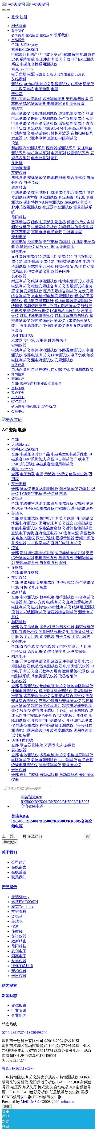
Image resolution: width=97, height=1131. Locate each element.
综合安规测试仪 (79, 523)
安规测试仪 (45, 582)
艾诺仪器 (18, 577)
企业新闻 (18, 1015)
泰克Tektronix (22, 469)
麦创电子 (18, 642)
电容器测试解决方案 (28, 602)
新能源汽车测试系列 (37, 553)
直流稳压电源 (46, 533)
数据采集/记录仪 (75, 671)
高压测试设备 (62, 504)
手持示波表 (81, 637)
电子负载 (27, 474)
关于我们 (9, 852)
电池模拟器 (65, 582)
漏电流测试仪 (50, 765)
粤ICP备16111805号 (18, 1068)
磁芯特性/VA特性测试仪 (51, 607)
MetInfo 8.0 (30, 1102)
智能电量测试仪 (24, 528)
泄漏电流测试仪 (24, 523)
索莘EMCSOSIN (24, 449)
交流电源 (43, 646)
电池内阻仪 (25, 538)
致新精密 (18, 592)
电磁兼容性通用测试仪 (54, 464)
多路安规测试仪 (37, 696)
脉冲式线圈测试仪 (31, 612)
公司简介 (18, 862)
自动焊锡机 (49, 775)
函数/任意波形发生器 (57, 627)
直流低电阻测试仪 (66, 543)
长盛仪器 (18, 681)
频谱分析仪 (84, 627)
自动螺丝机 (68, 775)
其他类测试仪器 (44, 676)
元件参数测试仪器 (35, 661)
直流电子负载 (22, 533)
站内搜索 (9, 986)
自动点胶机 (29, 775)
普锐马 (17, 499)
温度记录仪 (36, 651)
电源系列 (65, 558)
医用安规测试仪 (52, 523)
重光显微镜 (29, 573)
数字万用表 (29, 637)
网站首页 (18, 26)
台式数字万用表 (48, 671)
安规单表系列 (27, 563)
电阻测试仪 (20, 607)
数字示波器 (29, 627)
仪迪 (15, 548)
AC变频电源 (68, 533)
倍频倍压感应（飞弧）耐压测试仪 (60, 711)
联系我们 (18, 877)
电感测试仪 (55, 602)
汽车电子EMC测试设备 (35, 508)
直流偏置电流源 (79, 602)
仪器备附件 (67, 676)
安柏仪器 (18, 750)
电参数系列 (49, 563)
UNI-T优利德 (22, 740)
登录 (15, 17)
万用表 (85, 646)
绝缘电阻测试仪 (80, 518)
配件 (63, 563)
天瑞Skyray (20, 444)
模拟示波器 (65, 538)
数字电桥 (47, 597)
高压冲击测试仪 (60, 459)
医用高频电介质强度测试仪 (50, 730)
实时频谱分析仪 (24, 632)
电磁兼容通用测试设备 (74, 508)
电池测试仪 (29, 597)
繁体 (7, 1106)
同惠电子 (18, 656)
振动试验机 (45, 538)
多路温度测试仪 (80, 755)
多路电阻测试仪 (44, 760)
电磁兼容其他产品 (35, 454)
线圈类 (25, 711)
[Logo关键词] (48, 4)
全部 (15, 44)
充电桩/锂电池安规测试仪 (60, 701)
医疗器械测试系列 (70, 553)
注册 (23, 17)
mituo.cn (67, 1102)
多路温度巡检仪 (52, 528)
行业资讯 (18, 1010)
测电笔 (37, 745)
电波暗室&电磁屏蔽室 (69, 454)
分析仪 (62, 474)
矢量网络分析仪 (52, 632)
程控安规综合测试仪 (56, 691)
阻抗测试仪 (65, 597)
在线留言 (18, 867)
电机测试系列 (46, 558)
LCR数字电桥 (31, 494)
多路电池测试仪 (53, 755)
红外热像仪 (66, 745)
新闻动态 (9, 996)
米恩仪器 (18, 770)
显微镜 (17, 568)
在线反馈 (18, 872)
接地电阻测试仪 (53, 518)
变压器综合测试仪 (62, 612)
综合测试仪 (84, 582)
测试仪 (25, 489)
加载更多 (10, 842)
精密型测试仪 (27, 725)
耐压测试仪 (68, 489)
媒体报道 (18, 1005)
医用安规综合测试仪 (68, 696)
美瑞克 (17, 513)
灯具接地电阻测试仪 (44, 720)
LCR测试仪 (67, 760)
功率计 (84, 489)
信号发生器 (78, 474)
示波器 (50, 474)
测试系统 (27, 582)
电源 (39, 474)
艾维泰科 (18, 484)
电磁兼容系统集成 (35, 504)
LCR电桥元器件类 (72, 716)
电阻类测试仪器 (76, 666)
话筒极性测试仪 (79, 528)
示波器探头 (76, 651)
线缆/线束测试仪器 (46, 666)
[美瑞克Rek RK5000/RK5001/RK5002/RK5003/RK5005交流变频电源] (55, 806)
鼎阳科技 (18, 622)
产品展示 (9, 887)
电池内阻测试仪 (45, 489)
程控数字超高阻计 (46, 706)
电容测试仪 (84, 597)
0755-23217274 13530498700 (24, 1032)
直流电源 (47, 637)
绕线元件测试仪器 (66, 661)
